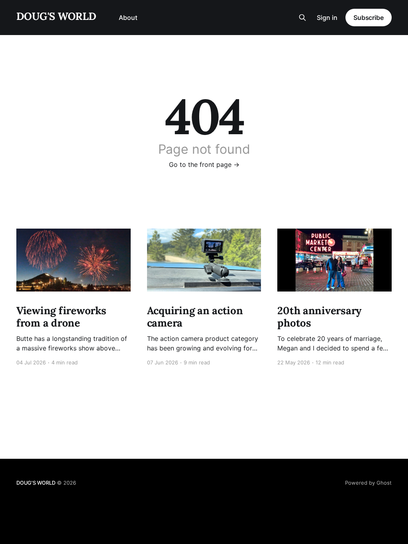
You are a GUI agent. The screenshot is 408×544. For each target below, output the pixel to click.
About (128, 18)
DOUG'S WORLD (56, 16)
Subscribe (368, 18)
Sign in (327, 18)
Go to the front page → (204, 164)
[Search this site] (302, 17)
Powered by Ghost (368, 482)
